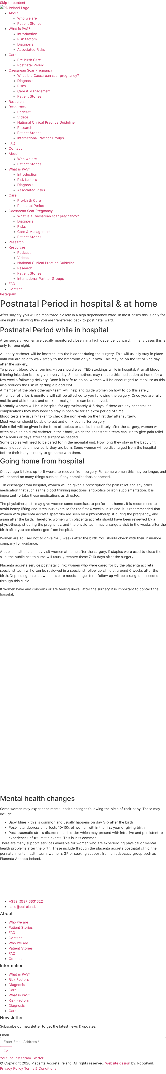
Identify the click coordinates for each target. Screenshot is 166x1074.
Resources (17, 107)
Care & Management (34, 91)
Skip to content (12, 2)
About (14, 13)
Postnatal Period (30, 65)
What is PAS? (19, 28)
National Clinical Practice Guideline (46, 122)
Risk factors (27, 39)
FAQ (12, 143)
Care (12, 54)
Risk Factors (19, 979)
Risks (21, 86)
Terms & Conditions (40, 1068)
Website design (117, 1063)
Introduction (27, 34)
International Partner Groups (40, 138)
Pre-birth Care (29, 60)
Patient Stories (29, 23)
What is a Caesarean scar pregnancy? (48, 75)
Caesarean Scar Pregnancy (31, 70)
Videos (23, 117)
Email (4, 1035)
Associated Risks (31, 49)
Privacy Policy (11, 1068)
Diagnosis (25, 44)
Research (16, 101)
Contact (15, 148)
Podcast (24, 112)
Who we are (27, 18)
